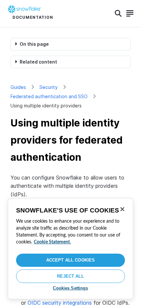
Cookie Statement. (52, 242)
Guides (18, 87)
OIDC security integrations (60, 302)
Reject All (70, 276)
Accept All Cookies (70, 260)
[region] (70, 248)
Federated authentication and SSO (49, 96)
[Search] (118, 13)
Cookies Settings (70, 288)
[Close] (122, 209)
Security (48, 87)
